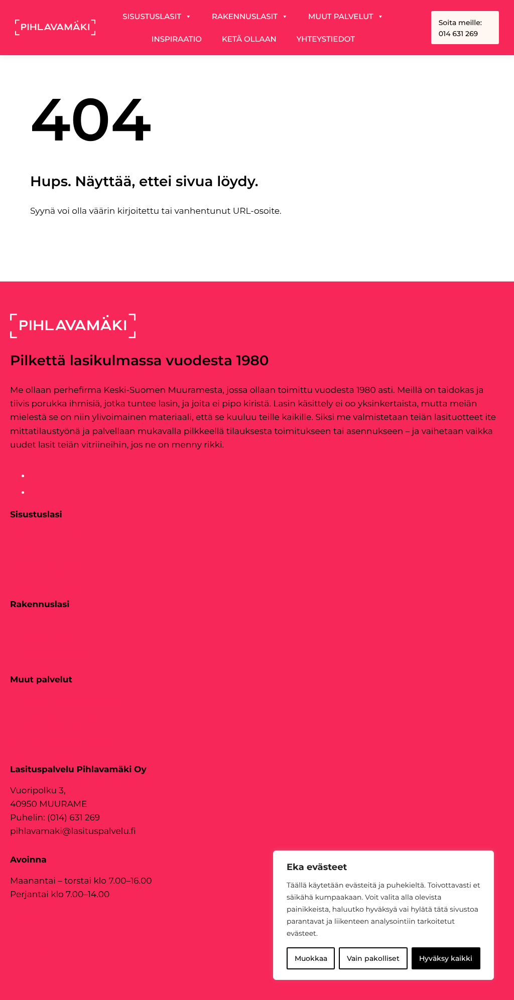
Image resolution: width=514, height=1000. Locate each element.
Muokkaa (311, 958)
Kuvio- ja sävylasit (47, 577)
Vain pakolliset (373, 958)
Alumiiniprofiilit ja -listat (61, 742)
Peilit (21, 550)
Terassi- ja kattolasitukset (63, 626)
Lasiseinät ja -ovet (48, 536)
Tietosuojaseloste (40, 947)
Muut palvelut (340, 16)
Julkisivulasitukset (48, 653)
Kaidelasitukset (42, 639)
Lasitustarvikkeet (46, 756)
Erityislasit (31, 666)
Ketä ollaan (249, 39)
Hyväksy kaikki (445, 958)
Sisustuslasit (151, 16)
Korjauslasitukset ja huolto (66, 701)
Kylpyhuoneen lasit (50, 563)
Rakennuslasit (245, 16)
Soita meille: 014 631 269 (460, 28)
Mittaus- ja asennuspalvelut (68, 715)
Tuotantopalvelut (46, 729)
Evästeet (25, 921)
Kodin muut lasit (45, 591)
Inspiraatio (177, 39)
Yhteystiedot (326, 39)
